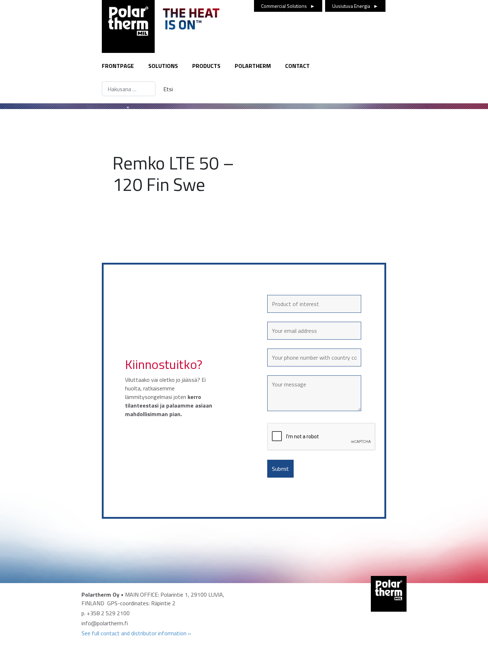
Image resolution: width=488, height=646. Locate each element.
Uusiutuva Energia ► (355, 6)
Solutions (163, 65)
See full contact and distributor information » (136, 633)
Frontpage (118, 65)
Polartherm (253, 65)
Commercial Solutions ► (288, 6)
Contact (297, 65)
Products (206, 65)
